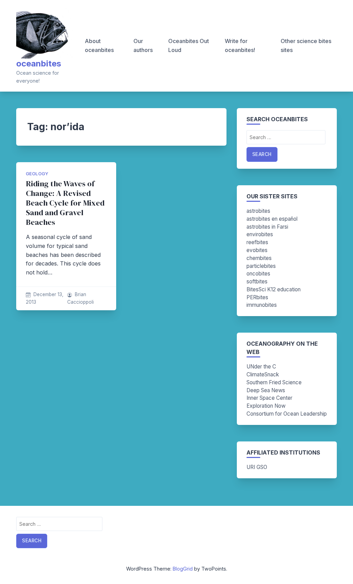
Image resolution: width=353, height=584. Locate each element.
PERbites (257, 297)
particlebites (261, 266)
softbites (257, 281)
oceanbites (38, 64)
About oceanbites (99, 45)
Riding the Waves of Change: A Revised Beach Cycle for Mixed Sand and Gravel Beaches (65, 203)
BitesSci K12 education (273, 289)
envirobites (259, 234)
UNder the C (261, 366)
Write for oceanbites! (240, 45)
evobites (257, 250)
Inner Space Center (269, 398)
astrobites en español (271, 219)
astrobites (258, 211)
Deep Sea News (265, 390)
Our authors (143, 45)
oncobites (258, 273)
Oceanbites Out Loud (188, 45)
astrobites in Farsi (267, 226)
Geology (37, 173)
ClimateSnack (262, 374)
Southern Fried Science (274, 382)
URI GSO (256, 467)
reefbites (257, 242)
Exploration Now (265, 406)
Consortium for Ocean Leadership (286, 413)
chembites (259, 258)
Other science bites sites (306, 45)
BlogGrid (183, 569)
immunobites (261, 305)
